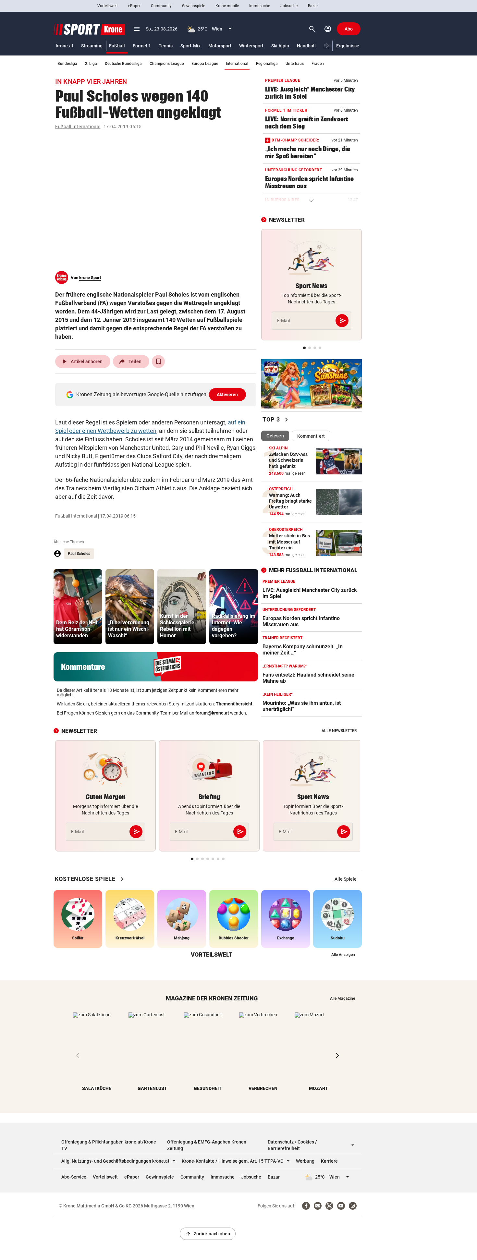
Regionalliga (267, 63)
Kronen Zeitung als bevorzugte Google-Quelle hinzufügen (157, 394)
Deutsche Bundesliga (123, 63)
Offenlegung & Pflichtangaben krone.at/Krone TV (108, 1145)
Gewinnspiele (193, 6)
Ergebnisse (347, 45)
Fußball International (78, 126)
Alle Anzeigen (343, 954)
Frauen (318, 63)
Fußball (117, 45)
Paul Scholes (79, 553)
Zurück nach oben (207, 1233)
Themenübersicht (234, 703)
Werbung (305, 1161)
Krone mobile (227, 6)
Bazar (313, 6)
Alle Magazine (342, 998)
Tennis (166, 45)
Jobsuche (289, 6)
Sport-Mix (190, 45)
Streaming (92, 45)
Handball (306, 45)
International (237, 63)
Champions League (167, 63)
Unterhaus (295, 63)
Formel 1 (142, 45)
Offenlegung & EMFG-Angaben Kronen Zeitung (206, 1145)
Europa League (204, 63)
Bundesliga (67, 63)
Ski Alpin (280, 45)
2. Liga (91, 63)
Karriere (329, 1161)
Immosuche (259, 6)
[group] (78, 606)
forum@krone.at (212, 713)
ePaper (134, 6)
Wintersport (251, 45)
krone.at (64, 45)
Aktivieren (227, 394)
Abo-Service (73, 1177)
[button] (327, 45)
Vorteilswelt (107, 6)
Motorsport (219, 45)
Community (161, 6)
